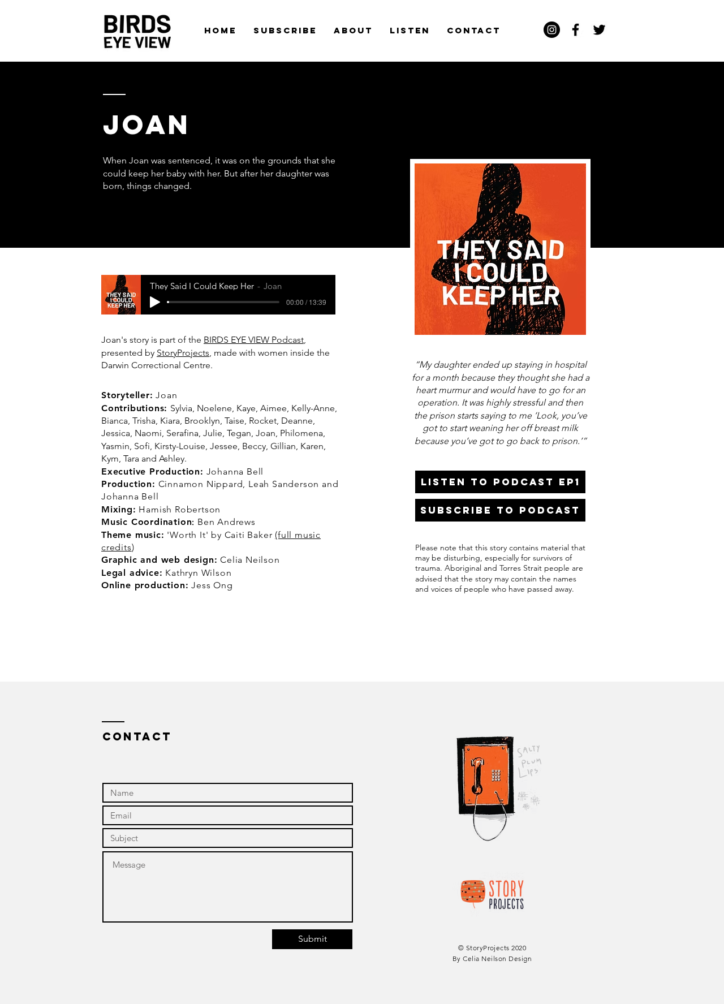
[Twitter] (599, 29)
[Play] (155, 302)
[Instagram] (552, 29)
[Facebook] (575, 29)
